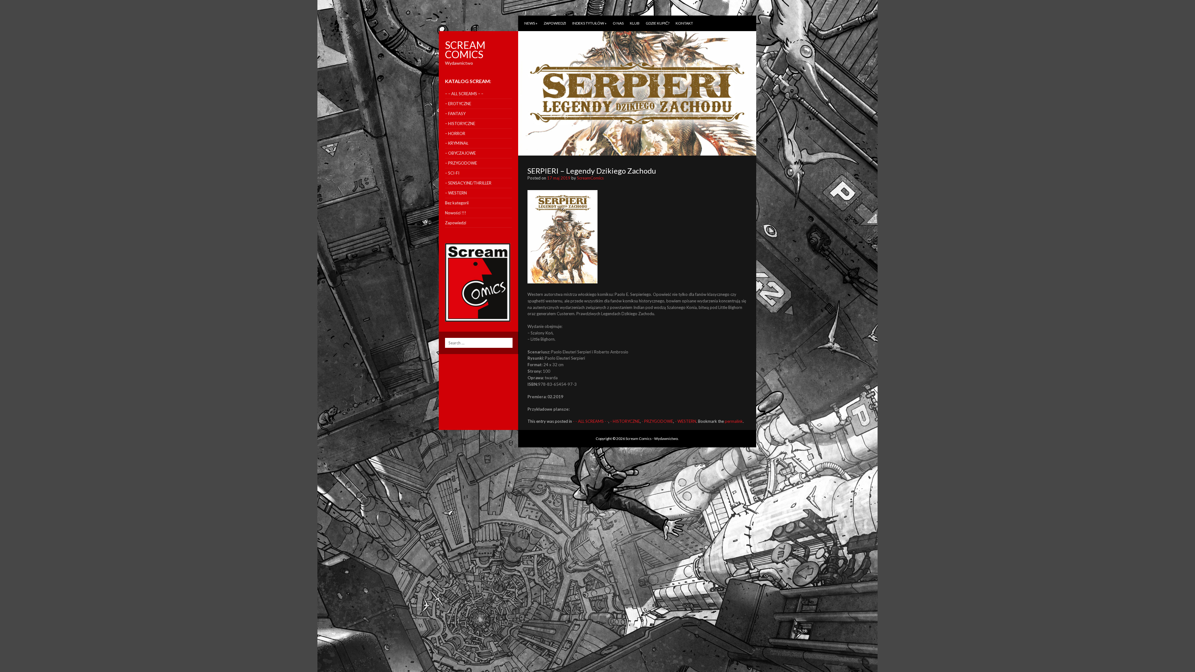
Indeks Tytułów (589, 23)
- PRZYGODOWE (657, 421)
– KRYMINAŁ (456, 143)
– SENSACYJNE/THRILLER (468, 182)
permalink (734, 421)
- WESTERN (685, 421)
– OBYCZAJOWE (460, 153)
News (530, 23)
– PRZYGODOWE (461, 163)
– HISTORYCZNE (460, 123)
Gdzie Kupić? (657, 23)
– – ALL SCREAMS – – (464, 93)
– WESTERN (456, 192)
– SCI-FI (452, 172)
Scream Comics (465, 49)
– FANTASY (455, 113)
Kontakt (684, 23)
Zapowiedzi (555, 23)
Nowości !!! (455, 212)
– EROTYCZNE (458, 103)
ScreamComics (590, 177)
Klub (635, 23)
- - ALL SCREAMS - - (590, 421)
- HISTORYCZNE (625, 421)
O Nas (618, 23)
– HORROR (455, 133)
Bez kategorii (457, 202)
